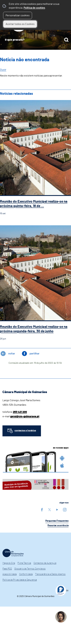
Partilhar (34, 353)
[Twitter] (49, 510)
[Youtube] (57, 510)
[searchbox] (35, 40)
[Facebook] (42, 510)
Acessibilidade (9, 574)
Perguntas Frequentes (57, 521)
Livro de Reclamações (13, 553)
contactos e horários (25, 430)
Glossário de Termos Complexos (30, 569)
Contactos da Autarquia (45, 563)
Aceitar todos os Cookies (20, 24)
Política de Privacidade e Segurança (19, 580)
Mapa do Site (8, 563)
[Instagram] (65, 510)
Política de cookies (34, 7)
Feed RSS (7, 569)
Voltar (11, 353)
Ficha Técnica (24, 563)
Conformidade (26, 574)
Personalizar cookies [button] (18, 15)
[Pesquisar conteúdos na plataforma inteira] (66, 40)
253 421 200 (20, 412)
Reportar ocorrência (58, 525)
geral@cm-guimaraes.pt (24, 416)
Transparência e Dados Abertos (50, 574)
